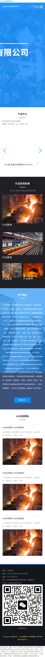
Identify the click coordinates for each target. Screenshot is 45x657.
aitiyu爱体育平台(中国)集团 (32, 647)
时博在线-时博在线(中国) (11, 654)
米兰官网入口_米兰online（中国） (32, 654)
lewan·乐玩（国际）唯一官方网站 (11, 647)
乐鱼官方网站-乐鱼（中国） (29, 649)
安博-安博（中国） (6, 656)
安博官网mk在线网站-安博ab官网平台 (26, 656)
